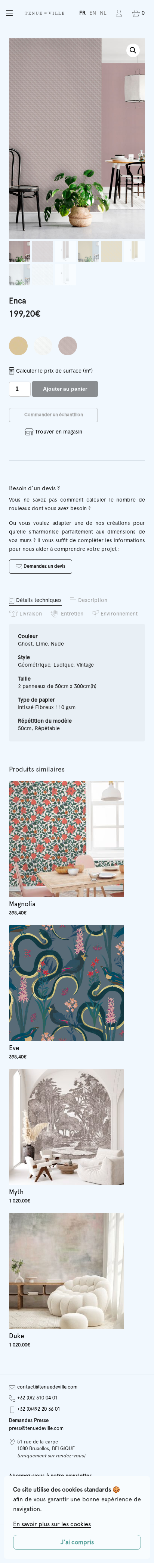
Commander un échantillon (53, 414)
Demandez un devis (44, 566)
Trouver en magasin (58, 432)
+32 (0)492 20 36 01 (38, 1409)
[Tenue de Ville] (44, 13)
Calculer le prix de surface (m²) (54, 371)
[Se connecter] (119, 13)
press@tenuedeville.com (36, 1428)
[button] (9, 13)
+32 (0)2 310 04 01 (37, 1398)
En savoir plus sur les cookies (52, 1524)
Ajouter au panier (65, 389)
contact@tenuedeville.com (47, 1387)
